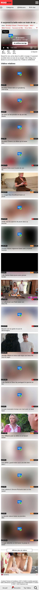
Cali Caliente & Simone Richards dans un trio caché (16, 490)
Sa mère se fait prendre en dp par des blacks (14, 115)
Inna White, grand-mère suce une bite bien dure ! (16, 463)
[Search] (36, 587)
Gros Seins (28, 28)
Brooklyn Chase (11, 25)
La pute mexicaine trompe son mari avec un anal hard (18, 410)
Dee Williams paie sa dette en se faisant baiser (15, 436)
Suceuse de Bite (17, 28)
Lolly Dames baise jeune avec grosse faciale (14, 276)
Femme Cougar (23, 25)
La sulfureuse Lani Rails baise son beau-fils (13, 302)
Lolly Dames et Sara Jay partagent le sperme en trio (17, 383)
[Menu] (36, 2)
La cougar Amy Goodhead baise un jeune (13, 195)
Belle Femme (6, 28)
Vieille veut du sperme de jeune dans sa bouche (15, 222)
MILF (31, 25)
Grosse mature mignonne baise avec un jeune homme (17, 249)
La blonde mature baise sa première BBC (13, 517)
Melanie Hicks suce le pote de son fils (13, 169)
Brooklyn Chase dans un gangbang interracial (13, 88)
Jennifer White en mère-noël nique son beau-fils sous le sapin (17, 356)
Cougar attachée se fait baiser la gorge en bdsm (15, 543)
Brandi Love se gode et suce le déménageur (12, 329)
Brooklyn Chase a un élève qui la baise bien (14, 142)
